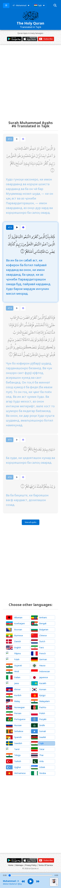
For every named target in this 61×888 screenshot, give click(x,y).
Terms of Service (45, 865)
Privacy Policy (30, 865)
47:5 (10, 439)
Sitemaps (19, 865)
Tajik (39, 5)
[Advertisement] (30, 80)
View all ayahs (30, 522)
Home (10, 865)
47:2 (10, 139)
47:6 (10, 477)
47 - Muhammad (19, 5)
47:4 (10, 308)
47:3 (10, 227)
